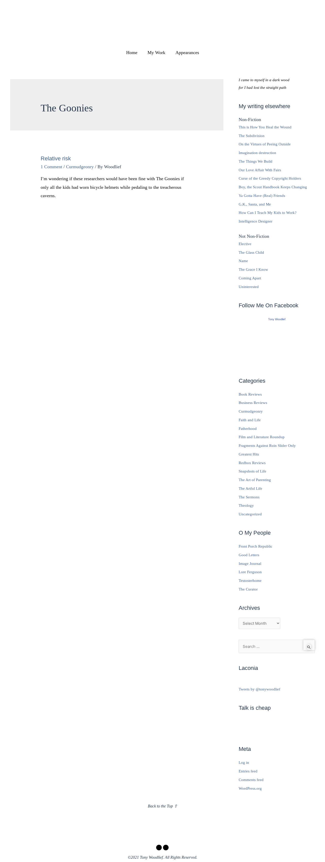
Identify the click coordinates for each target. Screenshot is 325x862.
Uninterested (249, 287)
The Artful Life (250, 488)
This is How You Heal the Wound (265, 127)
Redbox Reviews (252, 463)
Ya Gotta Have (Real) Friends (262, 196)
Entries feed (248, 771)
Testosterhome (250, 581)
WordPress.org (250, 788)
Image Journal (250, 564)
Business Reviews (253, 403)
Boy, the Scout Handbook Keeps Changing (273, 187)
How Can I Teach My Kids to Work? (268, 213)
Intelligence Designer (255, 221)
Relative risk (56, 158)
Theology (246, 505)
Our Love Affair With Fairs (260, 170)
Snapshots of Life (252, 471)
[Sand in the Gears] (277, 344)
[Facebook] (159, 847)
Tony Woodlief (276, 319)
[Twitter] (166, 847)
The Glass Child (251, 252)
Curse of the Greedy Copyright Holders (270, 178)
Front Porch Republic (255, 546)
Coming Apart (250, 278)
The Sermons (249, 497)
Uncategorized (250, 514)
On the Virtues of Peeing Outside (265, 144)
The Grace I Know (253, 269)
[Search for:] (277, 647)
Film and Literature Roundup (262, 437)
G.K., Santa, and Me (255, 204)
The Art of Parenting (255, 480)
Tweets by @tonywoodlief (259, 689)
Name (243, 261)
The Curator (248, 589)
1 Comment (51, 166)
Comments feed (251, 780)
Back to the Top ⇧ (162, 806)
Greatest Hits (249, 454)
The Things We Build (255, 161)
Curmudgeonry (80, 166)
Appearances (187, 52)
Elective (245, 244)
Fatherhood (248, 429)
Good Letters (249, 555)
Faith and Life (250, 420)
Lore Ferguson (250, 572)
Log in (244, 762)
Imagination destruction (257, 153)
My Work (156, 52)
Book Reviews (250, 394)
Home (131, 52)
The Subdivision (252, 136)
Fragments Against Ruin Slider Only (267, 446)
